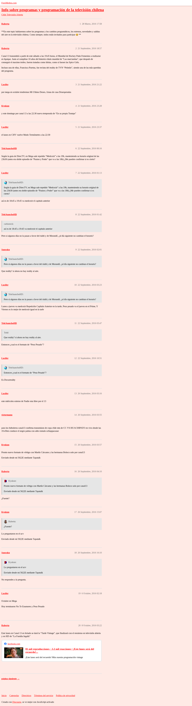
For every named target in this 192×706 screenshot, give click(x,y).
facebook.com (14, 644)
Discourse (16, 702)
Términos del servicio (43, 695)
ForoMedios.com (9, 3)
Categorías (14, 695)
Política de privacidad (65, 695)
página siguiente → (10, 678)
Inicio (4, 695)
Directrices (26, 695)
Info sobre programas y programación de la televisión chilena (52, 10)
